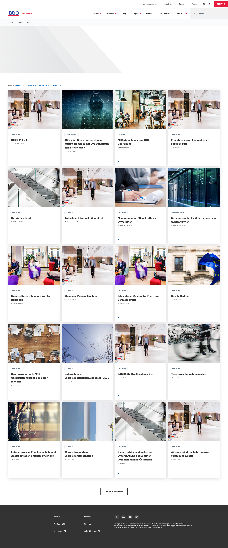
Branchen (110, 13)
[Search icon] (195, 13)
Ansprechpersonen (150, 4)
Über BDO (180, 13)
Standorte (168, 4)
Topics (135, 13)
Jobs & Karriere (164, 13)
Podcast (149, 13)
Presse (194, 4)
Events (181, 4)
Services (96, 13)
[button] (221, 4)
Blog (124, 13)
